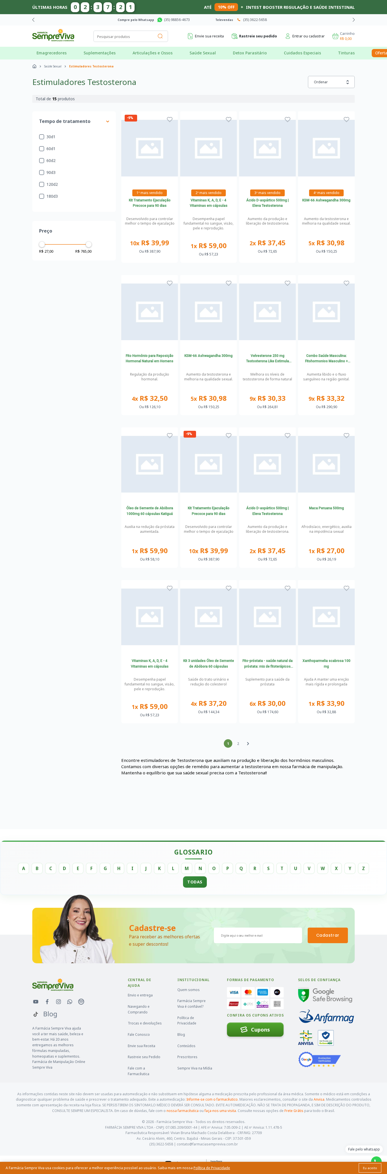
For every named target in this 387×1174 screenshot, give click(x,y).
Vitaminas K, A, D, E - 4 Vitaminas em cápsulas (208, 203)
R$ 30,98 (327, 242)
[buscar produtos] (160, 36)
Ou (149, 251)
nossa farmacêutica (183, 1110)
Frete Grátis (293, 1110)
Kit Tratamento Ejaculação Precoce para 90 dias (150, 203)
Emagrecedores (52, 53)
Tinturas (346, 53)
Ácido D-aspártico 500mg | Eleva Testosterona (267, 203)
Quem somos (188, 989)
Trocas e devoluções (145, 1023)
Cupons (260, 1029)
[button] (354, 20)
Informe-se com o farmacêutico (212, 1099)
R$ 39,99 (149, 242)
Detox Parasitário (250, 53)
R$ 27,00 (327, 550)
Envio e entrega (140, 995)
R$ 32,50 (150, 398)
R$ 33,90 (327, 703)
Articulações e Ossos (153, 53)
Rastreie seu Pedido (144, 1056)
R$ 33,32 (327, 398)
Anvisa (319, 1099)
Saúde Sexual (203, 53)
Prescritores (187, 1056)
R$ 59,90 (150, 550)
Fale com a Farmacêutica (138, 1071)
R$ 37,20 (209, 703)
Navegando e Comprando (139, 1009)
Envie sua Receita (141, 1045)
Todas (195, 882)
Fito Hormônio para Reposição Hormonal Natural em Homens (149, 358)
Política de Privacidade (186, 1020)
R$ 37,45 (268, 242)
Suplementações (100, 53)
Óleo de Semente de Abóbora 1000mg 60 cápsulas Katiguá (149, 511)
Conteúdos (186, 1045)
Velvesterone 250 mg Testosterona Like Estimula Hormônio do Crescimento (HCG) (267, 359)
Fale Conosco (139, 1034)
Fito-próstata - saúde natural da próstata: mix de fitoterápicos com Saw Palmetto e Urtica (268, 664)
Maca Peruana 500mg (326, 508)
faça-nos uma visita (220, 1110)
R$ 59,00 (209, 245)
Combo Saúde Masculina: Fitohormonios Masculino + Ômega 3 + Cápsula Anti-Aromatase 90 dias (326, 359)
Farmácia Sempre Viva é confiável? (191, 1003)
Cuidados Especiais (302, 53)
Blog (181, 1034)
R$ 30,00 (268, 703)
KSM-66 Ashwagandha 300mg (326, 200)
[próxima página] (248, 743)
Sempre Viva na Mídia (194, 1068)
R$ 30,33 (268, 398)
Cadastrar (327, 935)
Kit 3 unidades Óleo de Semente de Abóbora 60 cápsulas (208, 663)
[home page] (34, 66)
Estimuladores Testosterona (91, 66)
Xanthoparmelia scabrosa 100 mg (326, 663)
